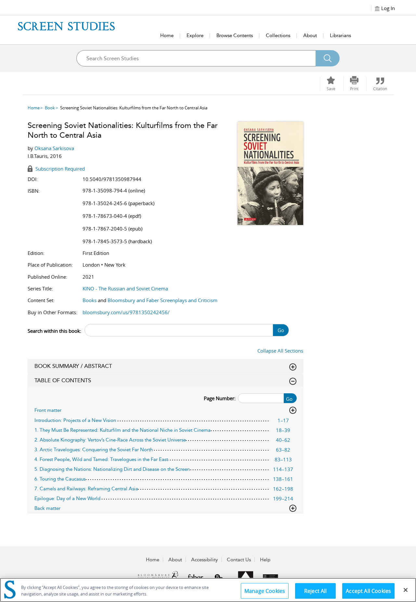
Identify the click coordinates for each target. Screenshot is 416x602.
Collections (278, 35)
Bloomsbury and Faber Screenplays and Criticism (162, 300)
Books (90, 300)
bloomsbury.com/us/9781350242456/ (126, 312)
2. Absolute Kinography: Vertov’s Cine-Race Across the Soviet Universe (110, 440)
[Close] (405, 590)
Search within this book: (54, 331)
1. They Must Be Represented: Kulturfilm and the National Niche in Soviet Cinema (122, 430)
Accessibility (204, 560)
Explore (195, 35)
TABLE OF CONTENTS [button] (62, 380)
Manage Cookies (264, 591)
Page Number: (220, 398)
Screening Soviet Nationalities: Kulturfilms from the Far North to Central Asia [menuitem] (133, 108)
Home (167, 35)
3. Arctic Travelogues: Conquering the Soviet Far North (93, 450)
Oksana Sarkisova (54, 148)
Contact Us (239, 560)
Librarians (340, 35)
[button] (354, 83)
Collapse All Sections (280, 350)
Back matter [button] (47, 508)
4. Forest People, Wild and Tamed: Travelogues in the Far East (101, 459)
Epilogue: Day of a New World (67, 498)
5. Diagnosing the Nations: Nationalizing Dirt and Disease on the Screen (112, 469)
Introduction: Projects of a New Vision (75, 420)
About (310, 35)
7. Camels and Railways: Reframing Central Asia (86, 489)
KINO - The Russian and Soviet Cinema (125, 288)
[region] (208, 590)
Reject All (315, 591)
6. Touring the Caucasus (59, 479)
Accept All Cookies (368, 591)
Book (50, 108)
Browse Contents (234, 35)
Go (281, 330)
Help (265, 560)
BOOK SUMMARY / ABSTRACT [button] (73, 366)
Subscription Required (59, 168)
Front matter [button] (47, 410)
